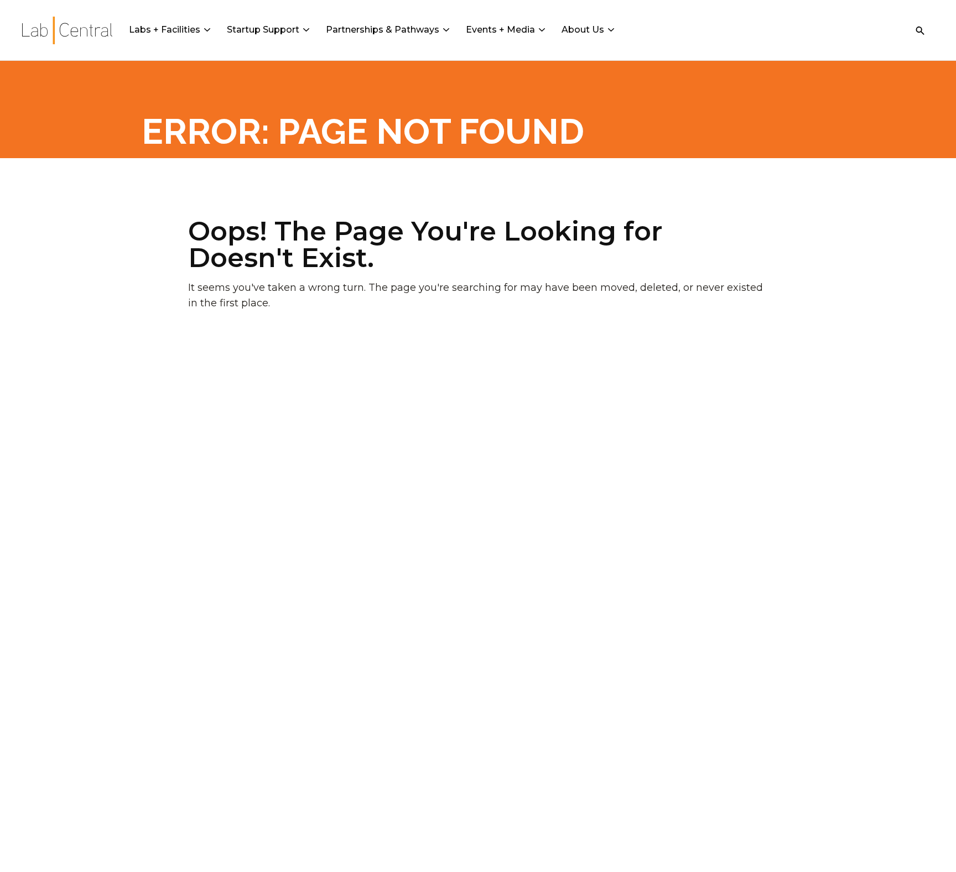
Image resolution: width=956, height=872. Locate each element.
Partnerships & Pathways (382, 29)
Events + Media (500, 29)
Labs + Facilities (164, 29)
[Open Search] (920, 30)
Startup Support (263, 29)
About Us (583, 29)
